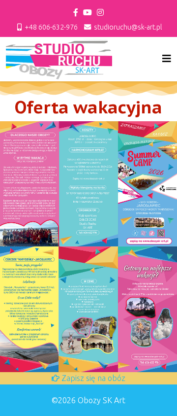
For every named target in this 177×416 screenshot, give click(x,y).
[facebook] (75, 12)
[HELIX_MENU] (166, 58)
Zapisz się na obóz (92, 378)
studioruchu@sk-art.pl (128, 27)
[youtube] (87, 12)
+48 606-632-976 (51, 27)
